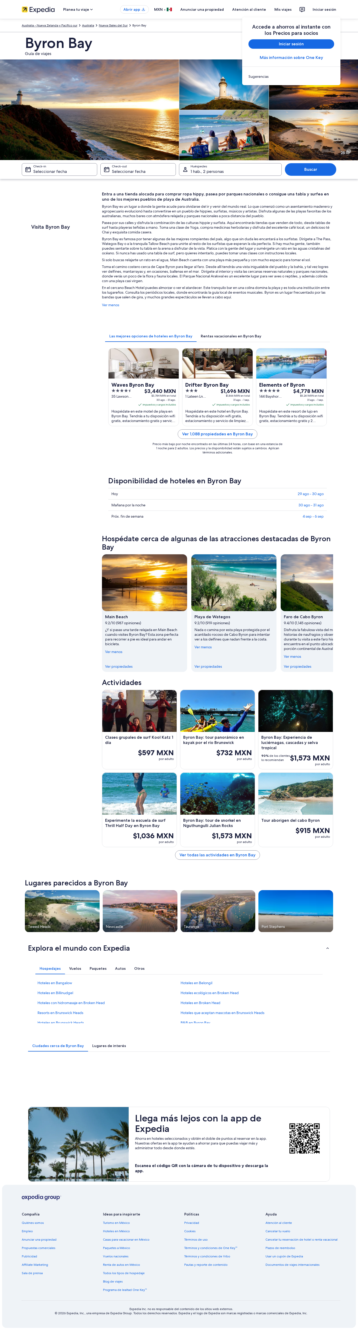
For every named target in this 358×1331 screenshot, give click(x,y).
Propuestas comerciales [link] (38, 1248)
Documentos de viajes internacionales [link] (292, 1265)
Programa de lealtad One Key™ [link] (125, 1290)
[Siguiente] (333, 613)
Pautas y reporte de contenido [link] (205, 1265)
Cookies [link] (190, 1231)
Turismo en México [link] (116, 1223)
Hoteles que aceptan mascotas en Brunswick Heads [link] (222, 1012)
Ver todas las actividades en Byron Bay (218, 854)
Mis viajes (283, 9)
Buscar (310, 169)
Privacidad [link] (191, 1223)
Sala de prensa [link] (32, 1273)
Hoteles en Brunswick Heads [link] (60, 1022)
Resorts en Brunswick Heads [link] (60, 1012)
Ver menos (110, 305)
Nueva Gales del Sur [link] (113, 25)
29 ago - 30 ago (311, 493)
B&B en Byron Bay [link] (195, 1022)
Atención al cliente (249, 9)
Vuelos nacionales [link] (115, 1256)
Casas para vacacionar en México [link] (126, 1239)
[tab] (151, 336)
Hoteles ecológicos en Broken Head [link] (210, 992)
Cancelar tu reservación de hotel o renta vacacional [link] (301, 1239)
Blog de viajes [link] (113, 1281)
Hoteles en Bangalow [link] (54, 983)
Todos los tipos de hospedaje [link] (124, 1273)
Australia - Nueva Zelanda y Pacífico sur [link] (49, 25)
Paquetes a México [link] (116, 1248)
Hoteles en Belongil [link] (196, 983)
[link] (291, 76)
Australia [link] (88, 25)
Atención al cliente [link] (278, 1223)
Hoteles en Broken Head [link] (200, 1002)
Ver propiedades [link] (119, 666)
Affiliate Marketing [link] (35, 1265)
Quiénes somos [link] (33, 1223)
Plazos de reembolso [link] (280, 1248)
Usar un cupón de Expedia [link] (284, 1256)
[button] (179, 948)
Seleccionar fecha (50, 171)
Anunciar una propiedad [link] (39, 1239)
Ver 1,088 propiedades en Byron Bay (217, 433)
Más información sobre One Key (291, 57)
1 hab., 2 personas (207, 171)
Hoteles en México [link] (116, 1231)
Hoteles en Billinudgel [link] (55, 992)
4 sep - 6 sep (313, 516)
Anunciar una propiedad (202, 9)
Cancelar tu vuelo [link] (277, 1231)
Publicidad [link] (29, 1256)
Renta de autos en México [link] (121, 1265)
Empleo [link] (27, 1231)
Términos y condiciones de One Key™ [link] (210, 1248)
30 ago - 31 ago (311, 505)
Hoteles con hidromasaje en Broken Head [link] (71, 1002)
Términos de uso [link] (196, 1239)
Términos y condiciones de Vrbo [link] (207, 1256)
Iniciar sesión (324, 9)
